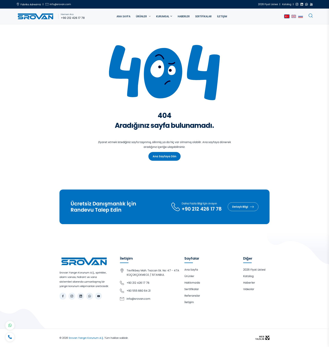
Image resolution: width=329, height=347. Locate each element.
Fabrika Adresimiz (31, 4)
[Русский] (300, 16)
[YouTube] (311, 4)
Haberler (184, 16)
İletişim (222, 16)
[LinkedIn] (301, 4)
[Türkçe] (287, 16)
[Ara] (311, 16)
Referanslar (192, 296)
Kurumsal (162, 16)
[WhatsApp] (306, 4)
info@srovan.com (60, 4)
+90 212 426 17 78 (73, 18)
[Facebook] (62, 296)
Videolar (248, 289)
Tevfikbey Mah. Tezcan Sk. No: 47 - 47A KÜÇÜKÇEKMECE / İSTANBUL (153, 273)
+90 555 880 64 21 (139, 291)
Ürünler (141, 16)
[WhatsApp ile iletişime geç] (10, 325)
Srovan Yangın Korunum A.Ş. (86, 338)
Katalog (286, 4)
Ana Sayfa (123, 16)
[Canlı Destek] (10, 337)
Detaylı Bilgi (240, 207)
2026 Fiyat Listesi (268, 4)
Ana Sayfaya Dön (164, 156)
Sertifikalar (203, 16)
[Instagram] (297, 4)
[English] (293, 16)
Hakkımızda (192, 283)
